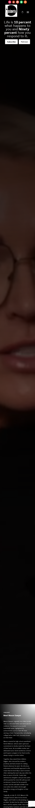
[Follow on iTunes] (25, 2)
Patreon (24, 41)
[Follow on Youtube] (13, 2)
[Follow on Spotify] (21, 2)
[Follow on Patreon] (17, 2)
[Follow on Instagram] (9, 2)
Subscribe (11, 41)
